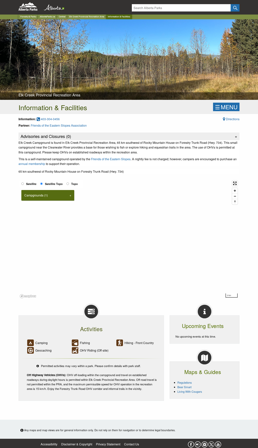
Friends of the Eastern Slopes (111, 159)
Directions (232, 119)
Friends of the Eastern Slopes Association (59, 125)
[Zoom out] (235, 196)
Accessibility (49, 444)
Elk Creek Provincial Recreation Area (86, 16)
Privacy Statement (108, 444)
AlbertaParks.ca (47, 16)
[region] (129, 239)
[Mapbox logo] (28, 296)
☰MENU (226, 107)
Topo (74, 184)
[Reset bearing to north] (235, 201)
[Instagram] (205, 443)
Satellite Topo (54, 184)
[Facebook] (191, 443)
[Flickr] (198, 443)
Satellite (31, 184)
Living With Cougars (189, 391)
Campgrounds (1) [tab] (36, 195)
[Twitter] (211, 443)
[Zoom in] (235, 190)
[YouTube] (218, 443)
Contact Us (131, 444)
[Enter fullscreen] (235, 183)
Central (62, 16)
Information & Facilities (119, 16)
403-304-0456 (50, 119)
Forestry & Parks (28, 16)
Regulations (184, 382)
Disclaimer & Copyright (76, 444)
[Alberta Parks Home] (30, 6)
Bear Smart (184, 387)
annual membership (32, 164)
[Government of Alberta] (53, 6)
